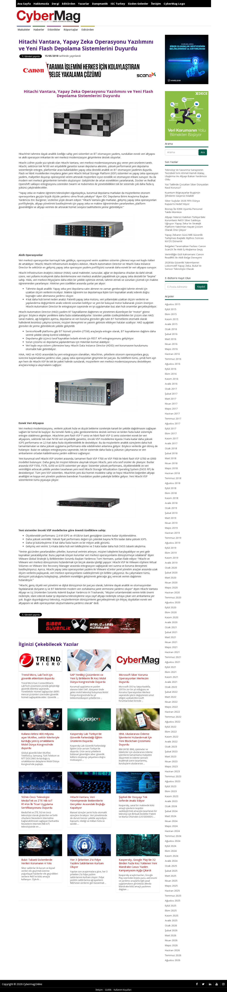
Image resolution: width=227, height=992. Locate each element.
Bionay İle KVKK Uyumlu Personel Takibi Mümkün (183, 210)
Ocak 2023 (171, 746)
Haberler (39, 29)
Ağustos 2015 (172, 304)
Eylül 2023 (170, 786)
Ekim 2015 (171, 314)
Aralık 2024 (171, 860)
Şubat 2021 (171, 632)
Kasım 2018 (171, 498)
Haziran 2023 (172, 771)
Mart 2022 (170, 696)
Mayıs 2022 (171, 706)
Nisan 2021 (171, 642)
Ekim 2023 (171, 791)
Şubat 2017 (171, 393)
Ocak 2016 (171, 329)
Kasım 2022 (171, 736)
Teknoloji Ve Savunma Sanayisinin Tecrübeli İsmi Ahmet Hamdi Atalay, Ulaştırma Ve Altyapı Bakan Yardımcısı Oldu (186, 174)
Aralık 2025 (171, 920)
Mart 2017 (170, 398)
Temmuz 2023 (173, 776)
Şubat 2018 (171, 453)
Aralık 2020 (171, 622)
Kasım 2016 (171, 378)
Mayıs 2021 (171, 647)
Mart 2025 (170, 875)
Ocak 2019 (171, 508)
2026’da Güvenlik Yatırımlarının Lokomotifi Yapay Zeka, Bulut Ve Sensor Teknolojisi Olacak (183, 265)
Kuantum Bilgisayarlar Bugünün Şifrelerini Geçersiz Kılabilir (182, 194)
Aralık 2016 (171, 383)
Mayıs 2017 (171, 408)
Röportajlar (71, 29)
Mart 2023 (170, 756)
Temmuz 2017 (173, 418)
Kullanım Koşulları (122, 989)
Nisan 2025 (171, 880)
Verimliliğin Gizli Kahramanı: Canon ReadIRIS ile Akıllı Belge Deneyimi (184, 256)
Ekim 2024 (171, 850)
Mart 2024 (170, 816)
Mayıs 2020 (171, 587)
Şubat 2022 (171, 691)
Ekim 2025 (171, 910)
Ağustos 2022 (172, 721)
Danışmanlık (100, 3)
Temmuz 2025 (173, 895)
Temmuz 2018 (173, 478)
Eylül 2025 (170, 905)
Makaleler (24, 29)
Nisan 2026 (171, 940)
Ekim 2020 (171, 612)
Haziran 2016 (172, 354)
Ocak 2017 (171, 388)
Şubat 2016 (171, 334)
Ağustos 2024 (172, 841)
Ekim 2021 (171, 672)
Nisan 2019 (171, 522)
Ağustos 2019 (172, 542)
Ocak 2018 (171, 448)
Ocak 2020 (171, 567)
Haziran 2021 (172, 652)
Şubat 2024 (171, 811)
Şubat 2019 (171, 513)
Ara (203, 152)
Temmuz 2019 (173, 537)
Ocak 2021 (171, 627)
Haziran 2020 (172, 592)
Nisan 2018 (171, 463)
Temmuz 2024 (173, 836)
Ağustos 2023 (172, 781)
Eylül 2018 (170, 488)
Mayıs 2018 (171, 468)
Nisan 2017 (171, 403)
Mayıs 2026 (171, 945)
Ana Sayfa (24, 3)
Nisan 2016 (171, 344)
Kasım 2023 (171, 796)
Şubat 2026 (171, 930)
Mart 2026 (170, 935)
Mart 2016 (170, 339)
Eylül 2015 (170, 309)
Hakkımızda (41, 3)
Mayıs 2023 (171, 766)
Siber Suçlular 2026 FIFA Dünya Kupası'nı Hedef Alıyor (182, 202)
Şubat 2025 (171, 870)
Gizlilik (108, 989)
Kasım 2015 (171, 319)
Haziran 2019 (172, 532)
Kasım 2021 (171, 677)
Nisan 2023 (171, 761)
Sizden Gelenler (138, 3)
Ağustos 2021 (172, 662)
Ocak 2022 (171, 686)
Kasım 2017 (171, 438)
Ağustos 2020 (172, 602)
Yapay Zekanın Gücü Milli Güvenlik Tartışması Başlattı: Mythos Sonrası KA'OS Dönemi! (184, 238)
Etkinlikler (54, 29)
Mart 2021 (170, 637)
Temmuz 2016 (173, 358)
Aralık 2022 (171, 741)
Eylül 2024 (170, 846)
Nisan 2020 (171, 582)
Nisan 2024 (171, 821)
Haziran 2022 (172, 711)
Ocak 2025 (171, 865)
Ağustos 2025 (172, 900)
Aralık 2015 (171, 324)
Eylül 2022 (170, 726)
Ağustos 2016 (172, 363)
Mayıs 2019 (171, 527)
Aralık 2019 (171, 562)
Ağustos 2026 (172, 960)
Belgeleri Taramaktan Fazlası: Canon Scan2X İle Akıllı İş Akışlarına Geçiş (185, 248)
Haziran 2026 (172, 950)
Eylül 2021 (170, 667)
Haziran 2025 (172, 890)
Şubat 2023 (171, 751)
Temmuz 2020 (173, 597)
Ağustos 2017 (172, 423)
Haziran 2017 (172, 413)
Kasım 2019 (171, 557)
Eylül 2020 (170, 607)
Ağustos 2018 (172, 483)
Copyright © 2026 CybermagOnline (22, 984)
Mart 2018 (170, 458)
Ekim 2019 (171, 552)
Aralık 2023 (171, 801)
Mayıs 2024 (171, 826)
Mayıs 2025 (171, 885)
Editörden (68, 3)
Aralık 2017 (171, 443)
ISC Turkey (118, 3)
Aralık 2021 (171, 682)
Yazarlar (83, 3)
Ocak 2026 (171, 925)
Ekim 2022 (171, 731)
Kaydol (201, 286)
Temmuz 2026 (173, 955)
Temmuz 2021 (173, 657)
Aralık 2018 (171, 503)
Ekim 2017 (171, 433)
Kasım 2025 (171, 915)
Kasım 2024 (171, 855)
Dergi (55, 3)
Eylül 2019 (170, 547)
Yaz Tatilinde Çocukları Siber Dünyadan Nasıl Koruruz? (186, 186)
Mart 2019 (170, 518)
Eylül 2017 (170, 428)
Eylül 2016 (170, 368)
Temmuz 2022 (173, 716)
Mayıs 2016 (171, 349)
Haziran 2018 (172, 473)
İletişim (156, 3)
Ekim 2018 (171, 493)
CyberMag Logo (174, 3)
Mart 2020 (170, 577)
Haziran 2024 (172, 831)
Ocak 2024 (171, 806)
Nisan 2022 (171, 701)
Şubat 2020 (171, 572)
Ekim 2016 (171, 373)
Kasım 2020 (171, 617)
